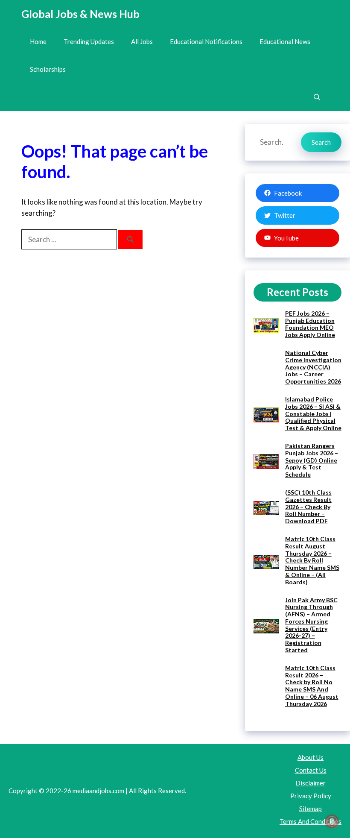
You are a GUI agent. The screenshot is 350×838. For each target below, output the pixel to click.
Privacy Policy (310, 796)
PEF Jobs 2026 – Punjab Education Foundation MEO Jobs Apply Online (310, 324)
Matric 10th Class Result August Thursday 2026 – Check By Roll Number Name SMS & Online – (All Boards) (312, 560)
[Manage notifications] (332, 821)
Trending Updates (89, 41)
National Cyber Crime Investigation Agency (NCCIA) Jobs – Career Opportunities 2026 (313, 367)
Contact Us (311, 770)
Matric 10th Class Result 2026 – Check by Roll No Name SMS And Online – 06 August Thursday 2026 (311, 685)
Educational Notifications (206, 41)
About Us (311, 757)
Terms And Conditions (310, 821)
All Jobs (142, 41)
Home (38, 41)
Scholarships (48, 69)
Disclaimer (310, 783)
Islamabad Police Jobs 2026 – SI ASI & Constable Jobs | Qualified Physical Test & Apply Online (313, 413)
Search (321, 142)
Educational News (285, 41)
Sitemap (310, 808)
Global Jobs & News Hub (80, 13)
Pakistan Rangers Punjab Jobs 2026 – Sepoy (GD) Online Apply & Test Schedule (311, 460)
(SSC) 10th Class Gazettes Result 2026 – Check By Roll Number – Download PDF (308, 506)
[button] (317, 97)
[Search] (130, 239)
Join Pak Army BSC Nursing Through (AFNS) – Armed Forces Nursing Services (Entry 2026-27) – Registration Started (311, 625)
